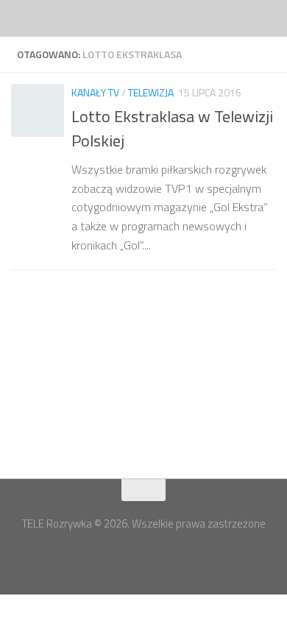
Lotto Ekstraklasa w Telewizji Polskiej (172, 128)
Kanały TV (95, 92)
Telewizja (151, 92)
